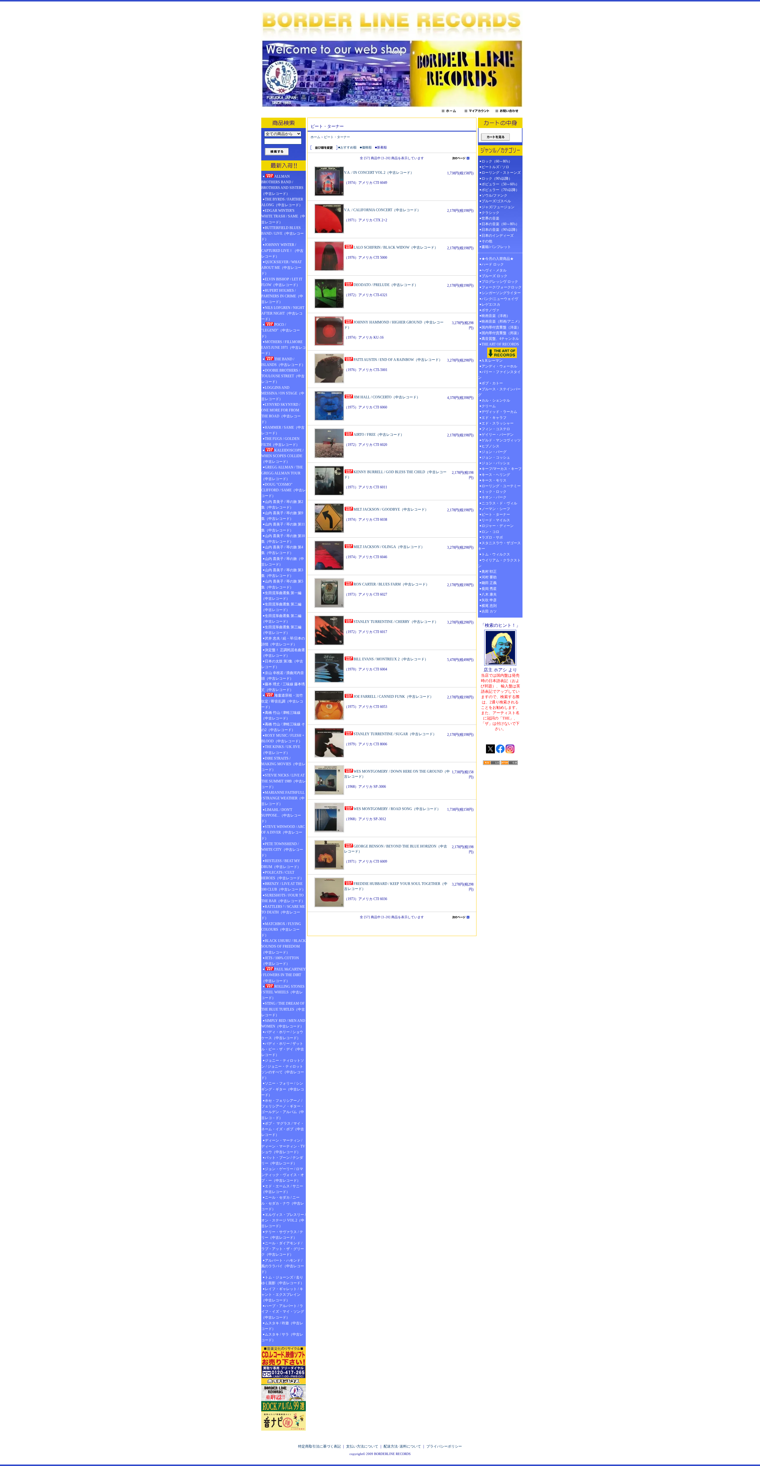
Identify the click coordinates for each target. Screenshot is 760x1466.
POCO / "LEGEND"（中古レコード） (280, 330)
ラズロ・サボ (492, 537)
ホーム (315, 137)
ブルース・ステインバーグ (499, 392)
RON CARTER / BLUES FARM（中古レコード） (391, 584)
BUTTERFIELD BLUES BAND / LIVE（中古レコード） (282, 233)
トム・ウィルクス (496, 554)
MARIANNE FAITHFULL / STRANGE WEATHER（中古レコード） (283, 798)
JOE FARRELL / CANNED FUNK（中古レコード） (393, 697)
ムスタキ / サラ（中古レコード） (282, 1337)
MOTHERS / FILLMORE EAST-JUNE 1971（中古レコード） (283, 347)
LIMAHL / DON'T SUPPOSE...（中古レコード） (281, 815)
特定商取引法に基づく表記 (319, 1446)
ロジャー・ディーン (498, 526)
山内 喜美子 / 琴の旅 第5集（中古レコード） (282, 584)
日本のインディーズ (498, 235)
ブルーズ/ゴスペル (496, 201)
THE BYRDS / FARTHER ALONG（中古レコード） (282, 202)
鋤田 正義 (489, 583)
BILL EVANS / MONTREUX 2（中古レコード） (391, 659)
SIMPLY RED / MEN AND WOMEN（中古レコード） (283, 1023)
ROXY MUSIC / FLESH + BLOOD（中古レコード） (282, 738)
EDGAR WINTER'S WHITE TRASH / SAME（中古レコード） (283, 216)
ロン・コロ (490, 532)
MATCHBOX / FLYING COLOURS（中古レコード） (281, 929)
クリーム (489, 406)
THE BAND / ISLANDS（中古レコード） (283, 362)
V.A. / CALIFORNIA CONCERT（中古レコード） (382, 210)
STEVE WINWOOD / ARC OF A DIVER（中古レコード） (283, 832)
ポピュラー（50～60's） (500, 184)
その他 (489, 241)
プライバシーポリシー (444, 1446)
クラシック (490, 213)
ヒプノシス (490, 446)
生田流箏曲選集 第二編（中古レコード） (281, 607)
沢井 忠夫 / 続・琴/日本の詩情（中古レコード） (283, 641)
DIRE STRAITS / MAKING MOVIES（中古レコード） (283, 764)
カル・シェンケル (496, 400)
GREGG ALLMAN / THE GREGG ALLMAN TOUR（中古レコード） (282, 473)
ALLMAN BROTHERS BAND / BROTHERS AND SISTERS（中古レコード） (282, 185)
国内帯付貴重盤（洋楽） (501, 327)
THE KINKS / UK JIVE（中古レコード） (280, 750)
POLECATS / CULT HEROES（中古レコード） (282, 875)
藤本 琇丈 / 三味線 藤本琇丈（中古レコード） (283, 687)
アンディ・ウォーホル (499, 366)
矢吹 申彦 (489, 600)
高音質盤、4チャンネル (500, 339)
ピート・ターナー (337, 137)
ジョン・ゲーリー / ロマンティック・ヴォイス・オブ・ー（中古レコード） (282, 1174)
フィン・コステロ (496, 429)
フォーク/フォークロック (502, 287)
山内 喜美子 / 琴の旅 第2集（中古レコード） (282, 504)
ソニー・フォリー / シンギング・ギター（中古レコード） (282, 1089)
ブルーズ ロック (494, 276)
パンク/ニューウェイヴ (500, 299)
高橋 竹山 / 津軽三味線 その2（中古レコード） (283, 727)
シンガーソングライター (501, 293)
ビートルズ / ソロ (495, 167)
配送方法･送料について (402, 1446)
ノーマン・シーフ (496, 509)
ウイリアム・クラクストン (499, 563)
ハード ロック (493, 264)
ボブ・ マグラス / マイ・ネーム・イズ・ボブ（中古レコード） (282, 1129)
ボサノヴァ (490, 310)
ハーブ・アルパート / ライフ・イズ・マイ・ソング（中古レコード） (282, 1311)
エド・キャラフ (494, 418)
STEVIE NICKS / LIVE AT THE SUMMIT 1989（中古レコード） (283, 781)
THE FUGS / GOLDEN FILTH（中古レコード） (280, 441)
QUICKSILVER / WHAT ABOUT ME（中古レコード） (281, 267)
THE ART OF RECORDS (500, 344)
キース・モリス (494, 480)
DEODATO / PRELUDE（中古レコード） (386, 285)
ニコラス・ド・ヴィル (499, 503)
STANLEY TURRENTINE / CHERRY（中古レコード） (396, 622)
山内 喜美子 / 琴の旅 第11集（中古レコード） (283, 527)
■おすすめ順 (347, 147)
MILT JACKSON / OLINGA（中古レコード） (389, 547)
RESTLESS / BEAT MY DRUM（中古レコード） (281, 864)
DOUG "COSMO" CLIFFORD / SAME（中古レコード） (283, 490)
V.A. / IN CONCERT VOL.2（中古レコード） (379, 173)
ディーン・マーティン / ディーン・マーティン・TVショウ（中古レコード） (283, 1146)
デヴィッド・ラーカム (499, 412)
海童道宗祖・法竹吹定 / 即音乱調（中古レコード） (282, 701)
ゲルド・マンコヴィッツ (501, 440)
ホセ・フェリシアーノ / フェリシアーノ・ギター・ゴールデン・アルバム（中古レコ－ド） (282, 1109)
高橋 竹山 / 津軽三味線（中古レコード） (280, 715)
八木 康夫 (489, 594)
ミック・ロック (494, 492)
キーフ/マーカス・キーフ (502, 469)
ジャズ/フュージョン (498, 207)
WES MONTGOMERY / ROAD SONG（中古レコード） (397, 809)
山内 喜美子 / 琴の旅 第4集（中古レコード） (282, 550)
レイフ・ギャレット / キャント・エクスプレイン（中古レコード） (282, 1294)
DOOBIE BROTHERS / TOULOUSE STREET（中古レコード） (283, 376)
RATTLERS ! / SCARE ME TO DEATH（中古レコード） (283, 912)
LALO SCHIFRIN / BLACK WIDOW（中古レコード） (396, 247)
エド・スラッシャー (498, 423)
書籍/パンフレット (496, 247)
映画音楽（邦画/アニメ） (502, 321)
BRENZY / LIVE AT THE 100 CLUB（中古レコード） (283, 886)
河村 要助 (489, 577)
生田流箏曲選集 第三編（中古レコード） (281, 630)
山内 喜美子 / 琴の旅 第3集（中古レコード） (282, 573)
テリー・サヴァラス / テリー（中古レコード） (282, 1235)
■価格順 (366, 147)
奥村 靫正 (489, 571)
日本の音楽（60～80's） (500, 224)
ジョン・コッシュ (496, 457)
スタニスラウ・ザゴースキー (499, 546)
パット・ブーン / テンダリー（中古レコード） (282, 1160)
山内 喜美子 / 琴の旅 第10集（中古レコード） (283, 539)
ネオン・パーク (494, 497)
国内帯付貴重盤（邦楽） (501, 333)
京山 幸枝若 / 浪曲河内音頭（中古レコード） (282, 676)
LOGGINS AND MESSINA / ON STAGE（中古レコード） (282, 393)
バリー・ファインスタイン (499, 375)
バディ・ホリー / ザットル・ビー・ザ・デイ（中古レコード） (282, 1049)
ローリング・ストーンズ (501, 173)
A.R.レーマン (492, 361)
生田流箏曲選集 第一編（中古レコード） (281, 596)
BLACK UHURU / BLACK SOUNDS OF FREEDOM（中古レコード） (283, 946)
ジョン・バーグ (494, 452)
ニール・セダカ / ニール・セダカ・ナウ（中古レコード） (282, 1203)
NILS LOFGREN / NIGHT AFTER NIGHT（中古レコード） (282, 313)
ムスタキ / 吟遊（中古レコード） (282, 1326)
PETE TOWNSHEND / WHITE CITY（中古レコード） (282, 849)
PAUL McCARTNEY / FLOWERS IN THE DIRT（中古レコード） (283, 975)
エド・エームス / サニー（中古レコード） (282, 1189)
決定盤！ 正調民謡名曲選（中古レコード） (283, 653)
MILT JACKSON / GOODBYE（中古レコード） (391, 509)
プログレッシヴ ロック (500, 282)
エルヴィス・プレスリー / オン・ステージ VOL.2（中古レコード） (283, 1220)
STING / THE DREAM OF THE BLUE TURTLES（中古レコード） (283, 1009)
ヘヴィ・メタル (494, 270)
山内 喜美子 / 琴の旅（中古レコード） (282, 561)
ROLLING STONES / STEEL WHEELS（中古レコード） (283, 992)
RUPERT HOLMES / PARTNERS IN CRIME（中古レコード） (282, 296)
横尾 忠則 (489, 606)
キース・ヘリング (496, 475)
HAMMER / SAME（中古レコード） (283, 430)
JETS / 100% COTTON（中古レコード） (280, 961)
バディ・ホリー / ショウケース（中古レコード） (282, 1035)
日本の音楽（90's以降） (500, 230)
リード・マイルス (496, 520)
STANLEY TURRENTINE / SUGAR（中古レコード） (395, 734)
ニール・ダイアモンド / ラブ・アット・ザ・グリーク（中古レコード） (282, 1249)
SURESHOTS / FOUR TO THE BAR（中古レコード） (283, 898)
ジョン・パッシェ (496, 463)
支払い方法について (362, 1446)
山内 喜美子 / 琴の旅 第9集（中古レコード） (282, 516)
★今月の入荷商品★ (498, 259)
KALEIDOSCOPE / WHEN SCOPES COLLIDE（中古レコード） (282, 456)
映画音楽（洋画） (496, 316)
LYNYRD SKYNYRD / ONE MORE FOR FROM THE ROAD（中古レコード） (281, 413)
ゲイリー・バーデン (498, 435)
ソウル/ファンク (496, 195)
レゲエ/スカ (491, 304)
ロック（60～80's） (497, 161)
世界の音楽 (490, 218)
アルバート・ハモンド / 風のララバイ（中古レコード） (282, 1266)
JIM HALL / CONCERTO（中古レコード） (387, 397)
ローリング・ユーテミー (501, 486)
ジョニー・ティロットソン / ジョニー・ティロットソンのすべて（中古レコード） (282, 1069)
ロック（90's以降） (499, 178)
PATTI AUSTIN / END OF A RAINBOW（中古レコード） (398, 360)
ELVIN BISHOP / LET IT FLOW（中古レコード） (281, 282)
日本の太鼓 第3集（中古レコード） (282, 664)
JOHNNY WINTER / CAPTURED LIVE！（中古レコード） (282, 250)
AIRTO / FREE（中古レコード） (379, 435)
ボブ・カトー (492, 383)
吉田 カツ (489, 611)
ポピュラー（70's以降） (500, 190)
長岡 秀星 (489, 589)
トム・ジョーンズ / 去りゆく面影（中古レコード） (282, 1280)
